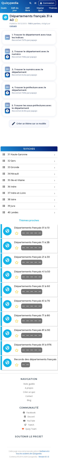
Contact (29, 396)
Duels (4, 8)
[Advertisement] (29, 138)
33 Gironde (13, 167)
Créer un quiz (29, 392)
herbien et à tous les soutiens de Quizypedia (32, 452)
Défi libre (27, 9)
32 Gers (11, 160)
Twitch (31, 424)
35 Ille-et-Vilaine (16, 180)
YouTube (31, 420)
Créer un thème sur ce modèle (31, 123)
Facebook (30, 412)
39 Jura (11, 205)
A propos (29, 388)
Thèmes (53, 8)
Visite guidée (29, 384)
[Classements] (35, 3)
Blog (29, 400)
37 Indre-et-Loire (16, 192)
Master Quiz (40, 9)
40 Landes (12, 212)
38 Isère (11, 199)
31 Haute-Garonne (17, 154)
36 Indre (11, 186)
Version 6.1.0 (44, 456)
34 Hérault (13, 173)
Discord (30, 416)
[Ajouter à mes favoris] (16, 20)
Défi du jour (14, 9)
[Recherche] (30, 3)
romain (13, 26)
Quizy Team (30, 429)
